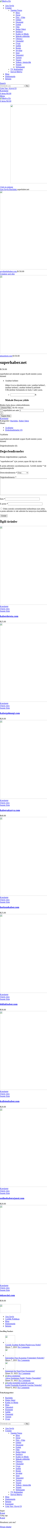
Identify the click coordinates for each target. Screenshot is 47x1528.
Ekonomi (19, 22)
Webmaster (20, 67)
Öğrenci (19, 39)
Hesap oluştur (5, 1527)
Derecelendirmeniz (8, 473)
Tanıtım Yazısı (16, 10)
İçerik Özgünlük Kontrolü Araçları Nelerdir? (23, 1385)
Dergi (18, 15)
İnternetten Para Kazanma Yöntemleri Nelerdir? (24, 1358)
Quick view (5, 609)
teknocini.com (7, 1295)
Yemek (18, 65)
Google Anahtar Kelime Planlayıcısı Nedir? (23, 1345)
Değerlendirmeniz (8, 477)
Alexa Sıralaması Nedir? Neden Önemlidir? (23, 1378)
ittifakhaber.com (8, 1004)
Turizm (19, 57)
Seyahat (19, 50)
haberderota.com (9, 616)
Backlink (13, 189)
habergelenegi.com (10, 713)
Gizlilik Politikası (12, 1319)
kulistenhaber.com (9, 1101)
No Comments (24, 1347)
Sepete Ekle (5, 416)
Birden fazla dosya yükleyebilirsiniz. (15, 405)
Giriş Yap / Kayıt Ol (13, 1506)
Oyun (18, 43)
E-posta (4, 504)
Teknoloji (20, 55)
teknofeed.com (6, 356)
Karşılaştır (9, 1504)
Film (17, 27)
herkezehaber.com (9, 907)
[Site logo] (5, 1)
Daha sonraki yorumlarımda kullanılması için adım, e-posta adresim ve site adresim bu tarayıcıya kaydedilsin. (23, 510)
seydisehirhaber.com (8, 271)
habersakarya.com (10, 810)
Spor (18, 53)
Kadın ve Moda (22, 34)
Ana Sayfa (4, 189)
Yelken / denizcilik (23, 62)
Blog (18, 13)
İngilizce (19, 31)
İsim (2, 499)
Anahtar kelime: (11, 381)
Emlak (18, 24)
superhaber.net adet (11, 410)
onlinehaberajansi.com (12, 1198)
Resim (18, 48)
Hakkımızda (10, 1324)
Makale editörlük (23, 36)
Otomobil (20, 41)
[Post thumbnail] (10, 1342)
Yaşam (18, 60)
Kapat (2, 1513)
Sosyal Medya (16, 72)
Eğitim (18, 20)
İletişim (8, 1326)
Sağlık (18, 46)
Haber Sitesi (21, 29)
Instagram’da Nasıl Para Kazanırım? (20, 1371)
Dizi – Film (20, 17)
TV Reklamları (16, 69)
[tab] (26, 428)
